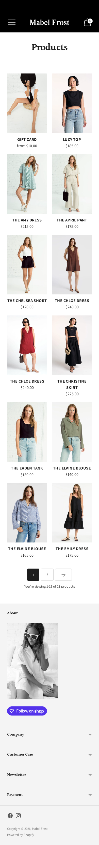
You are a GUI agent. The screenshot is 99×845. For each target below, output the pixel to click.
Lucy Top (72, 139)
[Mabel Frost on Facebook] (10, 817)
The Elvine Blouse (72, 468)
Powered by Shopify (20, 835)
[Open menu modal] (12, 22)
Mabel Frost (39, 829)
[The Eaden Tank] (27, 432)
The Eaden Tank (27, 468)
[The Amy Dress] (27, 184)
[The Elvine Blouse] (72, 432)
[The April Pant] (72, 184)
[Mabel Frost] (49, 22)
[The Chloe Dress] (72, 264)
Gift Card (27, 139)
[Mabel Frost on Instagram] (18, 817)
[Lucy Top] (72, 103)
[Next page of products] (63, 575)
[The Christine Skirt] (72, 345)
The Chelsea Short (27, 300)
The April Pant (72, 220)
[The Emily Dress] (72, 513)
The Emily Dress (72, 548)
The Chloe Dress (72, 300)
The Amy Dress (27, 220)
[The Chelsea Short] (27, 264)
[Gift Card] (27, 103)
